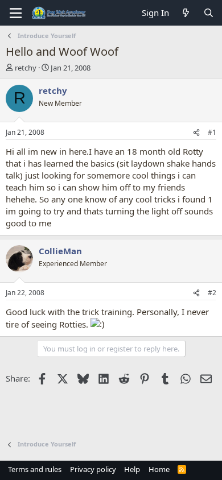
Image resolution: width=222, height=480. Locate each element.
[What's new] (186, 12)
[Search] (209, 12)
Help (132, 469)
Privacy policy (93, 469)
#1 (212, 132)
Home (159, 469)
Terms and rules (34, 469)
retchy (25, 68)
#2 (212, 292)
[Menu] (15, 13)
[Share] (196, 132)
